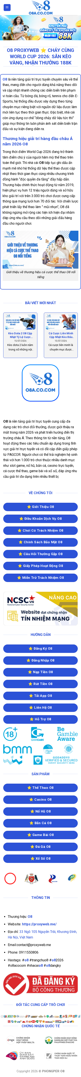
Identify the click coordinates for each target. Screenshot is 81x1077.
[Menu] (7, 7)
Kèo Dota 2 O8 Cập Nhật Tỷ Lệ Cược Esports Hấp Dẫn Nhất (20, 335)
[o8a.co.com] (40, 7)
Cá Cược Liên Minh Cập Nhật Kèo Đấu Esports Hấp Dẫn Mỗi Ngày (61, 335)
